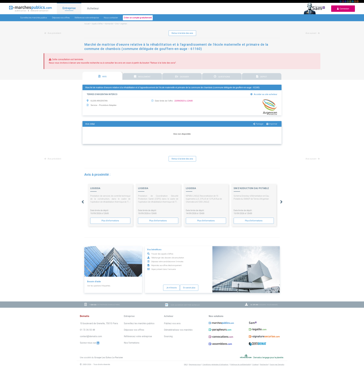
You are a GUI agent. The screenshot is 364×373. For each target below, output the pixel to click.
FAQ (185, 364)
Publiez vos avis (172, 323)
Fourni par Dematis (277, 364)
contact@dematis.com (91, 336)
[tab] (102, 76)
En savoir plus (189, 288)
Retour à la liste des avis (182, 33)
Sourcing (168, 336)
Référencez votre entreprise (87, 18)
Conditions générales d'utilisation (215, 364)
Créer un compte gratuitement (138, 18)
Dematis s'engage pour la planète (268, 357)
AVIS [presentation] (104, 76)
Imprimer (273, 124)
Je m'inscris (171, 288)
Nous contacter (111, 18)
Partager (259, 124)
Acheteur (93, 8)
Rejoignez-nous (195, 364)
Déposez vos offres (61, 18)
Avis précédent (54, 33)
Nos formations (131, 342)
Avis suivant (311, 33)
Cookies (255, 364)
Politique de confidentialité (240, 364)
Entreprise (69, 8)
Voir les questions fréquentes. (99, 286)
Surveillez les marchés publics (33, 18)
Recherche (264, 364)
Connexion (344, 9)
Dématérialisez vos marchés (178, 329)
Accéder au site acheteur (265, 94)
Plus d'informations (110, 221)
